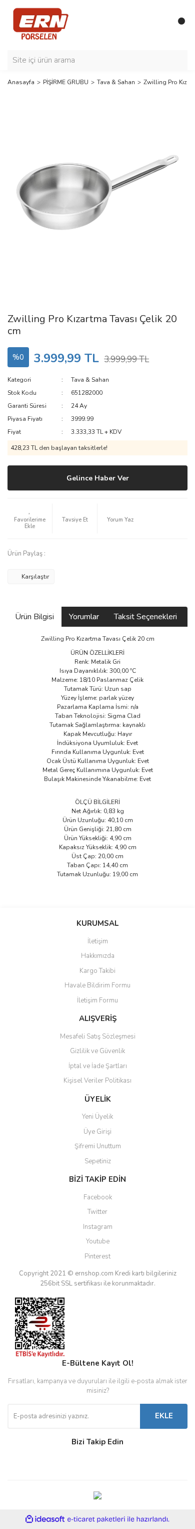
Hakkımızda (97, 955)
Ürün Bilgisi (34, 616)
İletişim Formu (97, 1000)
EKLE (164, 1416)
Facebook (98, 1197)
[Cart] (178, 25)
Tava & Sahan (90, 380)
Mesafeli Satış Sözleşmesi (98, 1036)
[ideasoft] (45, 1519)
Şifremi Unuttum (97, 1146)
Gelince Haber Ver (97, 478)
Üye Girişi (98, 1131)
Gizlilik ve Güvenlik (97, 1051)
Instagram (97, 1226)
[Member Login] (158, 25)
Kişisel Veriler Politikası (98, 1080)
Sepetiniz (97, 1161)
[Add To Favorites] (30, 518)
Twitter (98, 1211)
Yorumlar (84, 616)
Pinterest (97, 1256)
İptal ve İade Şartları (97, 1066)
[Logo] (40, 25)
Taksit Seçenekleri (145, 616)
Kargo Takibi (98, 970)
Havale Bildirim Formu (97, 985)
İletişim (98, 941)
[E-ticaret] (96, 1519)
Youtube (98, 1241)
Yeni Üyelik (97, 1116)
